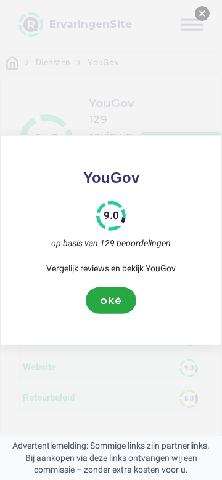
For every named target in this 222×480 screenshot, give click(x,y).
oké (111, 300)
